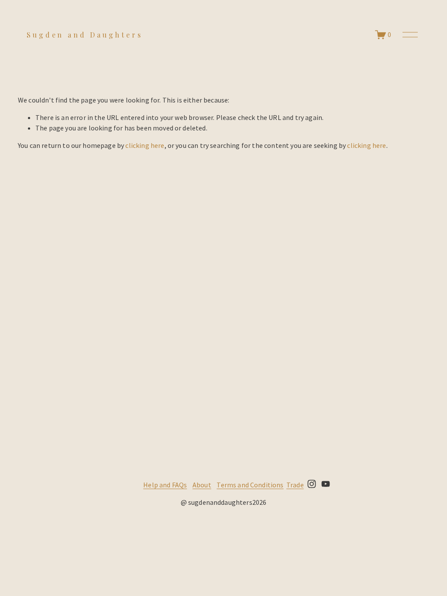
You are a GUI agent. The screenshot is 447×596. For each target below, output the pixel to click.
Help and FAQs (165, 484)
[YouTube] (325, 484)
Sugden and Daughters (84, 34)
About (202, 484)
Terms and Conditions (250, 484)
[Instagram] (311, 484)
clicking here (144, 145)
